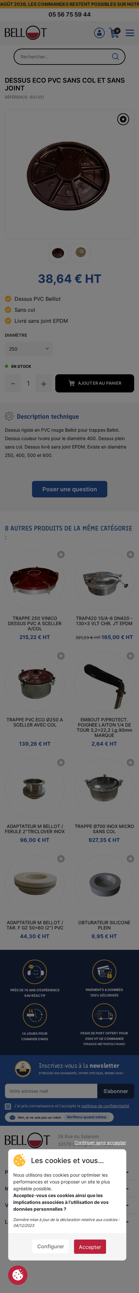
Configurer (50, 1246)
